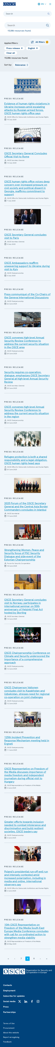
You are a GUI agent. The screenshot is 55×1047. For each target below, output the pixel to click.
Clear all (10, 53)
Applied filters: (11, 43)
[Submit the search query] (47, 25)
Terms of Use (9, 1023)
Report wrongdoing (11, 1037)
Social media (9, 1001)
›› (46, 958)
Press (6, 1006)
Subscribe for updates (14, 996)
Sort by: (8, 64)
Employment (9, 990)
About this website (11, 1032)
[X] (20, 1001)
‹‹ (8, 958)
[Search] (48, 13)
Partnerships (9, 1012)
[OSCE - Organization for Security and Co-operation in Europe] (9, 4)
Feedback (7, 1042)
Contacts (7, 985)
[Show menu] (50, 4)
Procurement (8, 1028)
